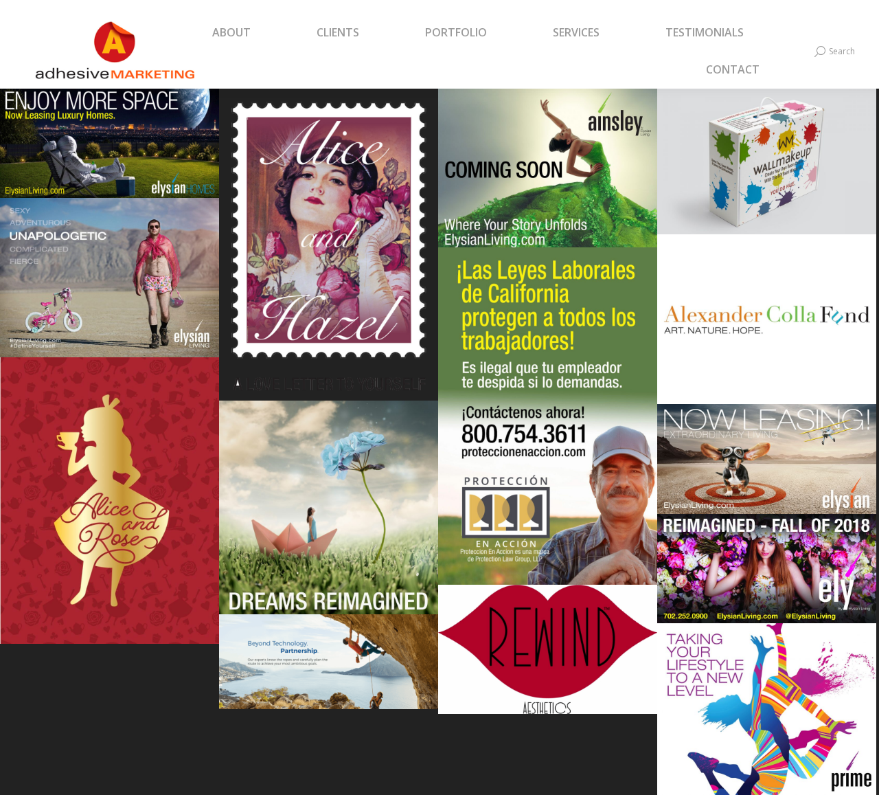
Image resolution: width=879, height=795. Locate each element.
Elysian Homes (110, 155)
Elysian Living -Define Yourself (109, 288)
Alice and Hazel (329, 249)
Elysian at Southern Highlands (767, 469)
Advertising (702, 735)
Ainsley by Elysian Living (548, 179)
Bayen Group (328, 673)
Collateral (791, 735)
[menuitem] (248, 33)
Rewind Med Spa (548, 653)
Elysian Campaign (767, 712)
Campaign (60, 177)
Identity (98, 177)
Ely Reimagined (328, 519)
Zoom (91, 117)
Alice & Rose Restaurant (109, 504)
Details (128, 117)
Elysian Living (767, 580)
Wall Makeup (767, 172)
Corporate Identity (329, 272)
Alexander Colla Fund (766, 323)
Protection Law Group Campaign (548, 427)
